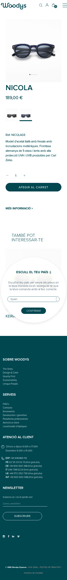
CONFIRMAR (33, 310)
